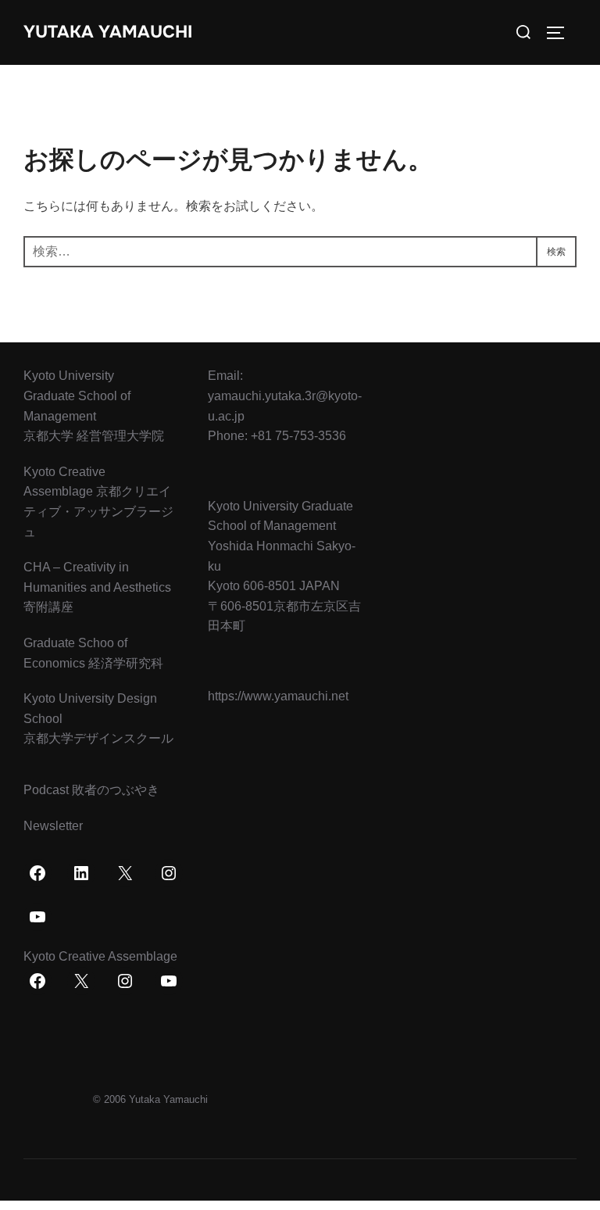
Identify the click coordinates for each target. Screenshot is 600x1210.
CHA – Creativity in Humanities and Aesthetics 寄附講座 (97, 587)
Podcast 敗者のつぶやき (91, 790)
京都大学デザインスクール (98, 738)
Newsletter (53, 825)
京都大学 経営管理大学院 (93, 435)
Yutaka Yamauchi (107, 32)
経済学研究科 (125, 663)
